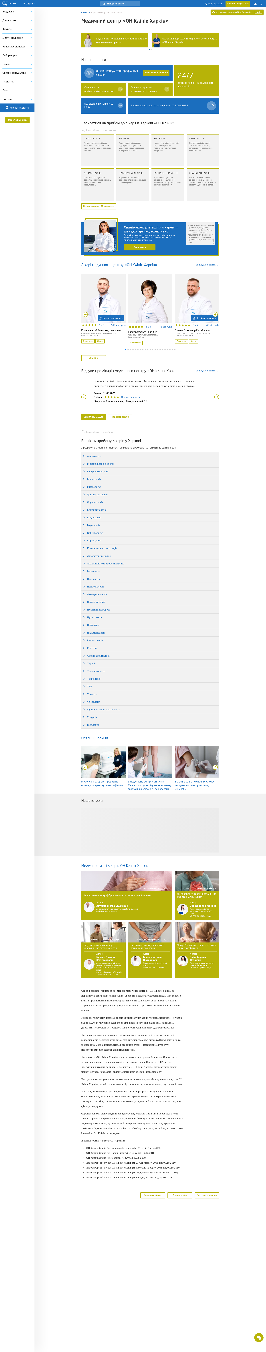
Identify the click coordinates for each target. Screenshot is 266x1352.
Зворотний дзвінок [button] (17, 120)
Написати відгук (120, 417)
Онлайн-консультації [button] (238, 4)
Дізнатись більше (93, 417)
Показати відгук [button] (130, 397)
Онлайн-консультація (113, 318)
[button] (120, 3)
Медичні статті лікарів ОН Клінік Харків (114, 866)
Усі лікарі (93, 358)
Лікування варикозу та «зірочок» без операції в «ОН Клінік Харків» (118, 40)
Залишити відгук (153, 1195)
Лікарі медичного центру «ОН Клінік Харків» (119, 265)
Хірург (100, 341)
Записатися (140, 247)
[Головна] (9, 3)
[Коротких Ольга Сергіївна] (150, 310)
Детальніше (247, 12)
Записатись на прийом (156, 73)
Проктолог (88, 341)
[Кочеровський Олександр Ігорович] (103, 309)
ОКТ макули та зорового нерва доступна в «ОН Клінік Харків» (190, 40)
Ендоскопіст (135, 343)
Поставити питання (207, 1195)
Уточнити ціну (180, 1195)
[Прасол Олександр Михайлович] (197, 309)
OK (258, 12)
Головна (85, 13)
